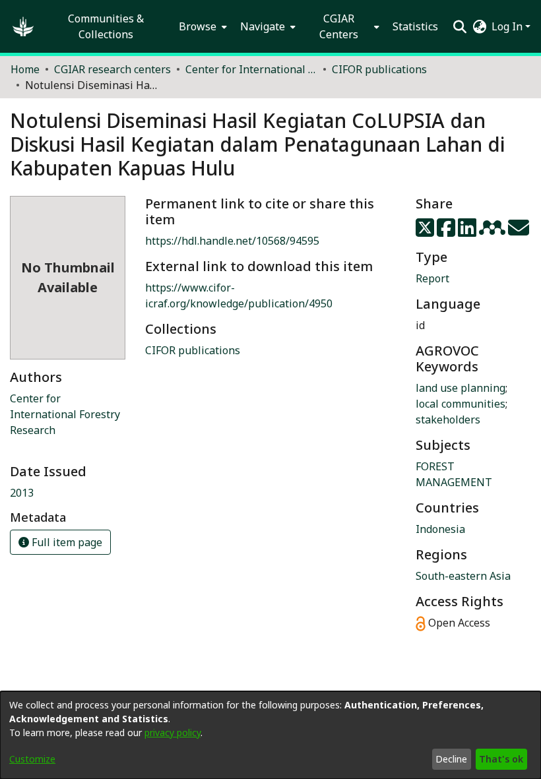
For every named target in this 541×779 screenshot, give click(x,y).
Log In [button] (508, 26)
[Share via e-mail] (518, 231)
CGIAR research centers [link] (112, 69)
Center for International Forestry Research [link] (65, 414)
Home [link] (25, 69)
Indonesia (440, 529)
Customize (32, 759)
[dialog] (270, 735)
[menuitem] (201, 26)
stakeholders (448, 419)
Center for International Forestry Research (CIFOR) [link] (251, 69)
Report (432, 278)
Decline (451, 759)
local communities (460, 403)
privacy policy (172, 732)
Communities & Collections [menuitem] (106, 26)
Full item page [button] (65, 542)
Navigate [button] (262, 26)
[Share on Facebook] (447, 231)
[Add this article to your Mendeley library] (493, 231)
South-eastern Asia (463, 576)
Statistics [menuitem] (415, 26)
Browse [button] (197, 26)
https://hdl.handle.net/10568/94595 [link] (232, 241)
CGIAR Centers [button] (338, 26)
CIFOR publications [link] (379, 69)
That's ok (501, 759)
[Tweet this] (426, 231)
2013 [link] (22, 492)
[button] (23, 26)
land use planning (460, 388)
